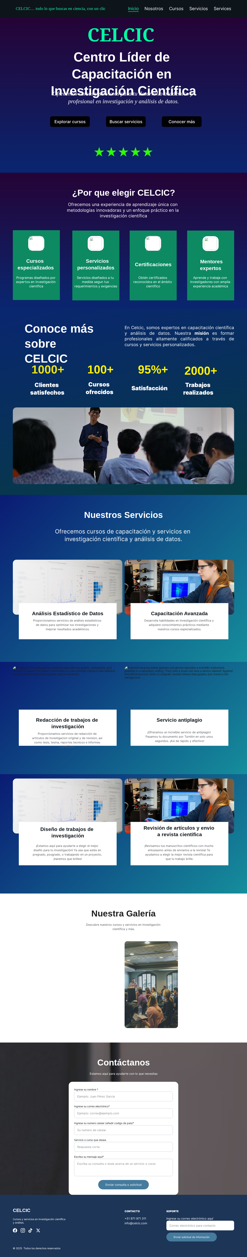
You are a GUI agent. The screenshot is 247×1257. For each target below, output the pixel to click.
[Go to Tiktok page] (30, 1230)
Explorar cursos (70, 121)
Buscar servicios (126, 121)
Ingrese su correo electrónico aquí (189, 1218)
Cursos (176, 8)
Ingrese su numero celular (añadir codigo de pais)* (104, 1123)
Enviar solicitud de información (192, 1237)
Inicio (133, 8)
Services (222, 8)
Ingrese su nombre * (86, 1089)
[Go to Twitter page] (38, 1230)
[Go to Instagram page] (23, 1230)
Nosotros (153, 8)
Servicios (198, 8)
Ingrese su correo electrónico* (92, 1106)
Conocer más (182, 121)
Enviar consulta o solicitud (123, 1184)
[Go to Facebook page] (15, 1230)
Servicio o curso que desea (90, 1139)
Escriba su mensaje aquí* (89, 1156)
